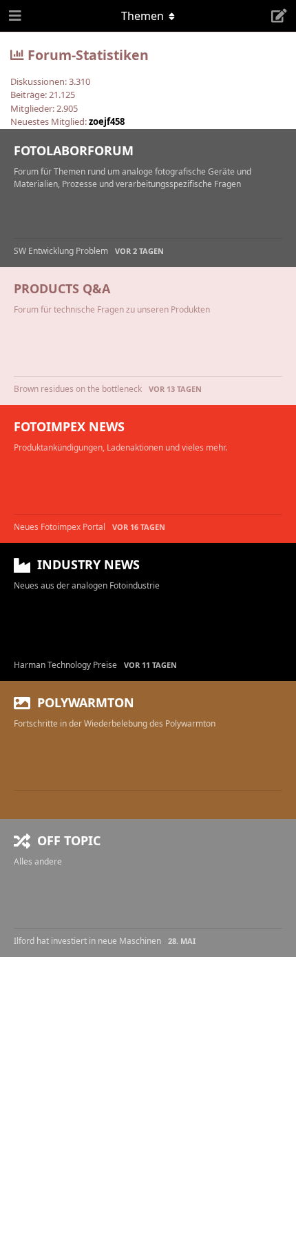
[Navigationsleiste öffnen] (14, 16)
